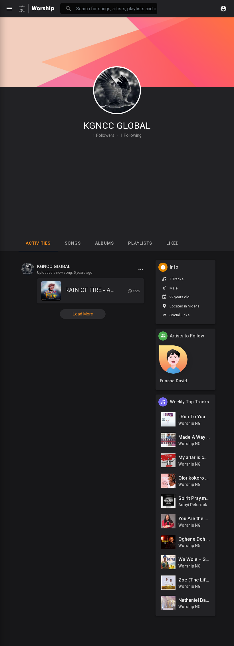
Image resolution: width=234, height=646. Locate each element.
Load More (83, 314)
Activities (38, 243)
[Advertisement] (117, 180)
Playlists (140, 243)
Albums (104, 243)
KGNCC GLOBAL (117, 125)
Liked (172, 243)
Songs (73, 243)
